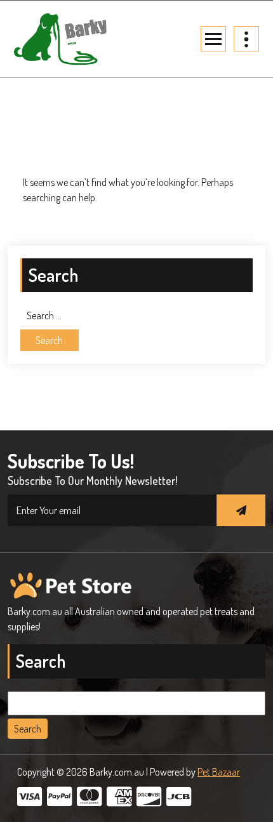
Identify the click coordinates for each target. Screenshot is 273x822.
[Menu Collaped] (213, 38)
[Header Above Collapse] (246, 38)
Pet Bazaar (218, 772)
